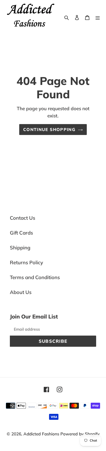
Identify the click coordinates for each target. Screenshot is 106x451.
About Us (21, 292)
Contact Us (22, 218)
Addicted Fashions (41, 433)
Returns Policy (26, 262)
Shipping (20, 247)
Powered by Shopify (80, 433)
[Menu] (97, 17)
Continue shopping (49, 129)
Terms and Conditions (35, 277)
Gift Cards (21, 233)
